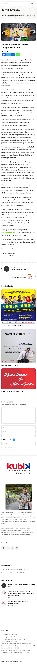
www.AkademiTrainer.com (10, 232)
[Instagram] (17, 548)
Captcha (4, 439)
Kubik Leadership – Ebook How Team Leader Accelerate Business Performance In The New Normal (21, 593)
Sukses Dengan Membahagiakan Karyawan (21, 584)
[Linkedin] (13, 54)
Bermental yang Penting (9, 365)
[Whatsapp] (18, 54)
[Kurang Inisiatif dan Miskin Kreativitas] (18, 378)
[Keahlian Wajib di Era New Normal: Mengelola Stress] (3, 603)
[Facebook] (4, 54)
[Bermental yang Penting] (18, 346)
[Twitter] (8, 54)
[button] (14, 439)
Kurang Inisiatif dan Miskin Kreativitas (15, 391)
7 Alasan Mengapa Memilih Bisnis (12, 325)
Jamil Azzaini (11, 10)
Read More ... (5, 537)
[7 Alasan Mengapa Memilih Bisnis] (18, 306)
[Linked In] (12, 548)
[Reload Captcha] (14, 440)
